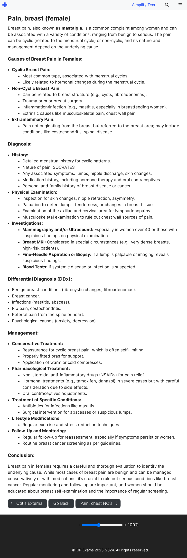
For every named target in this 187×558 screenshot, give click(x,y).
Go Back (61, 503)
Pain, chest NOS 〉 (100, 503)
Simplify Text (143, 4)
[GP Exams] (4, 5)
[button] (167, 5)
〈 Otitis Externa (25, 503)
